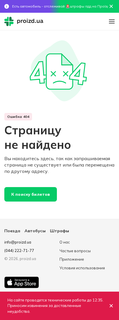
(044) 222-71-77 (19, 250)
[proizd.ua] (25, 21)
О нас (65, 242)
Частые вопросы (75, 250)
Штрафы (59, 230)
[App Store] (21, 282)
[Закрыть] (111, 305)
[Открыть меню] (112, 21)
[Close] (111, 6)
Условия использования (82, 268)
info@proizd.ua (17, 242)
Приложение (72, 259)
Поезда (12, 230)
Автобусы (35, 230)
